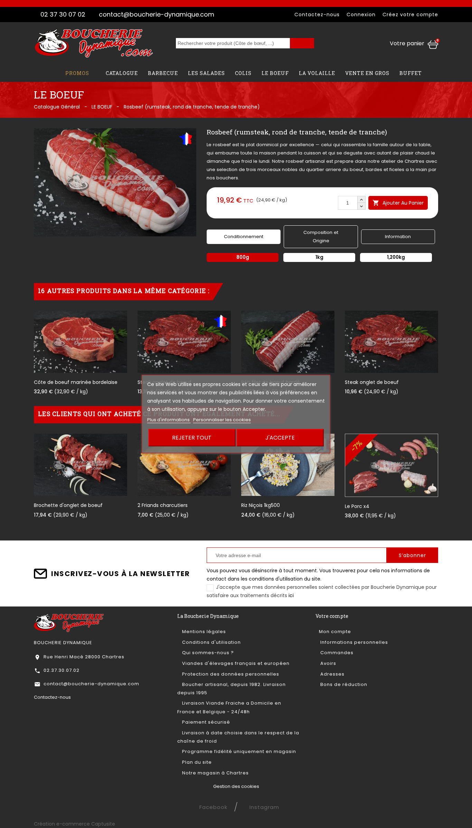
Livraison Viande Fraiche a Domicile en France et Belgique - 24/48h (229, 707)
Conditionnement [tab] (243, 236)
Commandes (336, 652)
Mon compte (335, 631)
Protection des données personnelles (230, 674)
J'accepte (280, 438)
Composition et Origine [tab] (320, 236)
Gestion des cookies (236, 786)
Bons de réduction (343, 684)
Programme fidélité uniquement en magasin (238, 751)
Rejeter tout (191, 438)
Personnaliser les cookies (222, 419)
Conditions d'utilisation (211, 642)
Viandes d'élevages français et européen (235, 663)
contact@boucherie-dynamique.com (156, 14)
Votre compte (331, 616)
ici (291, 595)
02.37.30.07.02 (61, 670)
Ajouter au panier (398, 202)
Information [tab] (398, 236)
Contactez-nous (317, 14)
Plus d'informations (169, 419)
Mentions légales (203, 631)
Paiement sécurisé (205, 722)
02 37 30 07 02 (62, 14)
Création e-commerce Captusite (74, 823)
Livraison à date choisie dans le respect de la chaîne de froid (238, 737)
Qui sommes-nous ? (207, 652)
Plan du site (196, 762)
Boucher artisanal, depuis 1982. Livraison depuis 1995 (231, 688)
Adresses (331, 674)
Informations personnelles (353, 642)
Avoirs (327, 663)
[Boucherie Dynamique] (69, 622)
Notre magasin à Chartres (215, 773)
